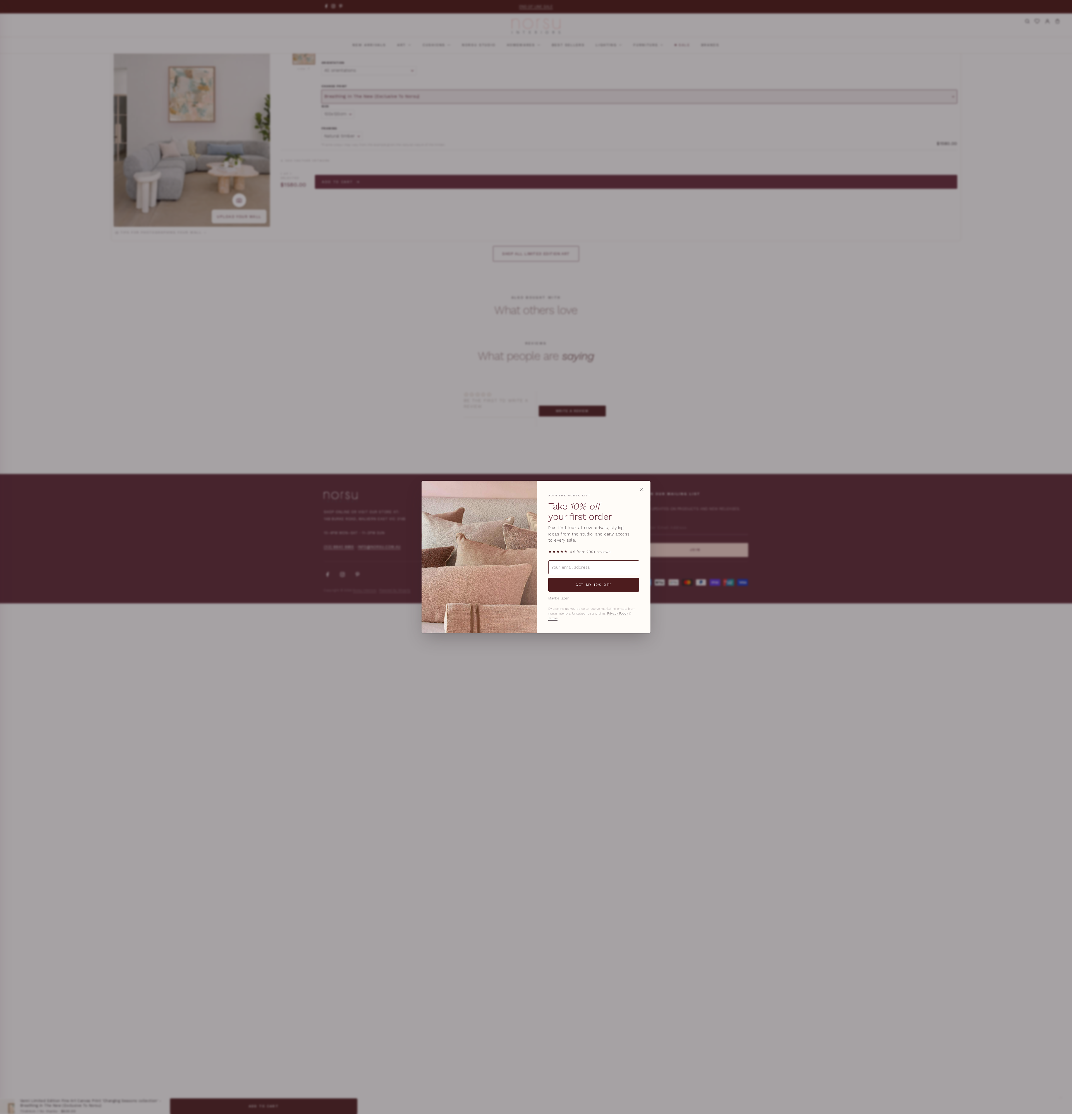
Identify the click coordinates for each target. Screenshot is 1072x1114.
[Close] (642, 489)
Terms (552, 618)
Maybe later (558, 598)
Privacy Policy (617, 613)
